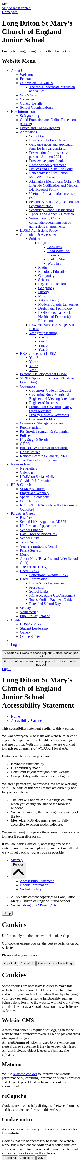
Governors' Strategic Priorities (41, 423)
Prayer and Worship (34, 493)
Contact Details (31, 103)
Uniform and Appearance (38, 526)
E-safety (26, 517)
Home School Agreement (47, 165)
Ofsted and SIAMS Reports (40, 128)
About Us (18, 70)
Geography (46, 288)
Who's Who (28, 95)
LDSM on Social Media (37, 476)
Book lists (54, 247)
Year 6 (43, 349)
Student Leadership (34, 628)
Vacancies (27, 99)
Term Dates (28, 542)
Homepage (10, 12)
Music (42, 296)
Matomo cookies (25, 1074)
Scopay (25, 608)
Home (15, 716)
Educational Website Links (48, 575)
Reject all (10, 963)
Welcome (26, 75)
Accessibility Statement (27, 720)
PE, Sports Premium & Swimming (44, 431)
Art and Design (49, 300)
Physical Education (52, 284)
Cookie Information (34, 885)
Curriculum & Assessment (39, 235)
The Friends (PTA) (33, 567)
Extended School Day (45, 604)
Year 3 (43, 337)
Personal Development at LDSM (43, 374)
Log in (15, 645)
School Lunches (31, 530)
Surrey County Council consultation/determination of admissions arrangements (50, 222)
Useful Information (33, 579)
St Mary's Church (32, 489)
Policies (25, 435)
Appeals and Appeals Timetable (52, 214)
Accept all (27, 963)
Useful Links (29, 571)
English (43, 243)
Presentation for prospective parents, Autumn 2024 (49, 155)
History (43, 292)
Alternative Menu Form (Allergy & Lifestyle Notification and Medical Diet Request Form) (54, 185)
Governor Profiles (42, 419)
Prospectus (37, 587)
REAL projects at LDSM (38, 353)
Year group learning (43, 333)
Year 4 (43, 341)
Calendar (26, 472)
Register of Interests (43, 403)
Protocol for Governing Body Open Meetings (50, 409)
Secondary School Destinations (51, 210)
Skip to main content (16, 8)
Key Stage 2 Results (34, 440)
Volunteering (29, 612)
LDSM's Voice (30, 624)
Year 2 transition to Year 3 (38, 546)
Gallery (25, 632)
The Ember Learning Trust (39, 460)
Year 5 (43, 345)
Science (43, 280)
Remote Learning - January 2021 (43, 456)
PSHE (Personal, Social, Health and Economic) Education (55, 317)
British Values (30, 452)
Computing (46, 276)
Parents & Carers (23, 513)
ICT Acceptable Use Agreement (52, 595)
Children (17, 620)
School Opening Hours (36, 107)
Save (41, 1157)
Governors (27, 386)
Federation (27, 79)
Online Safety (30, 636)
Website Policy (30, 889)
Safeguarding (29, 116)
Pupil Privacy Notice (35, 616)
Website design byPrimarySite (34, 905)
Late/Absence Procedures (38, 534)
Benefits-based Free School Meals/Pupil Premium (49, 175)
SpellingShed (57, 259)
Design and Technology (55, 308)
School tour (37, 136)
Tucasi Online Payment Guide (50, 600)
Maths (42, 267)
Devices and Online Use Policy (51, 169)
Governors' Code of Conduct (50, 390)
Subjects (35, 239)
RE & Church (21, 485)
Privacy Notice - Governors (49, 415)
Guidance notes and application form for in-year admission (51, 146)
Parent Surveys (31, 550)
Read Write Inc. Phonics (58, 253)
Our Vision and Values (36, 83)
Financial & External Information (44, 448)
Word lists (54, 263)
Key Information (23, 111)
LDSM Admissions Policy (39, 230)
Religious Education (52, 271)
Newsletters (28, 468)
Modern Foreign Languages (58, 304)
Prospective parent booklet (48, 161)
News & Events (22, 464)
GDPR (25, 444)
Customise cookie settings (55, 963)
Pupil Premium (30, 427)
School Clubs (29, 538)
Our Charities (29, 501)
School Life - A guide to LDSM (43, 522)
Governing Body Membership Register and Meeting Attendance (53, 397)
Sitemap (17, 860)
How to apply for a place (47, 140)
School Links (38, 591)
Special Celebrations (34, 497)
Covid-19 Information (35, 481)
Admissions (28, 132)
